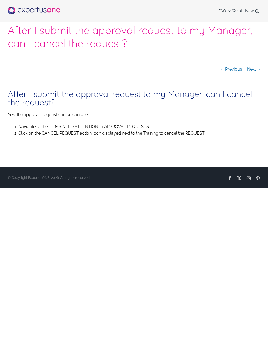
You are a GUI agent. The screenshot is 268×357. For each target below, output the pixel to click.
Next (251, 69)
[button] (257, 11)
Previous (233, 69)
